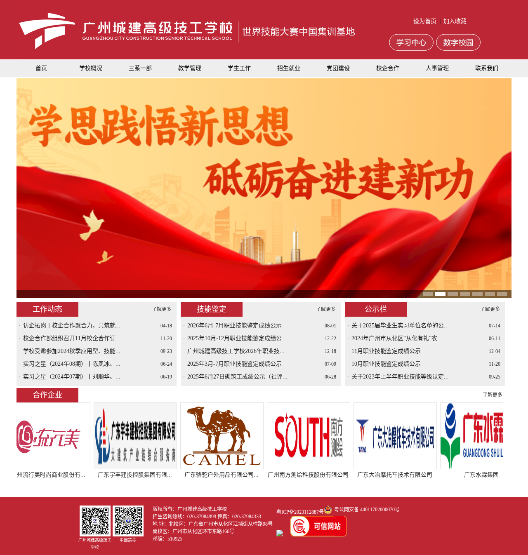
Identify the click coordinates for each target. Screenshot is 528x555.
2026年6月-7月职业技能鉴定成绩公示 (234, 325)
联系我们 (486, 68)
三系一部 (140, 68)
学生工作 (239, 68)
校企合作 (387, 68)
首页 (41, 68)
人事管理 (437, 68)
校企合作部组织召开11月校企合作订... (71, 338)
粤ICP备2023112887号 (300, 512)
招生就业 (288, 68)
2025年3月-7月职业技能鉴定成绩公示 (234, 364)
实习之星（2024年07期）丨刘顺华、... (71, 377)
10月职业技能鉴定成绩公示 (386, 364)
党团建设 (338, 68)
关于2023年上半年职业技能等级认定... (400, 377)
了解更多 (162, 309)
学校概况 (90, 68)
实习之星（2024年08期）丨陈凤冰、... (71, 364)
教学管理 (189, 68)
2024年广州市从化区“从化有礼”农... (396, 338)
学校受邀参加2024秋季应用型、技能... (71, 351)
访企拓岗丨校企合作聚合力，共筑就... (71, 325)
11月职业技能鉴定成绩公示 (386, 351)
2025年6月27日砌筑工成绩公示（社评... (237, 377)
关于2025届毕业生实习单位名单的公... (400, 325)
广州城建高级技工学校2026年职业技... (236, 351)
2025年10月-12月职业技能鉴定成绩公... (237, 338)
